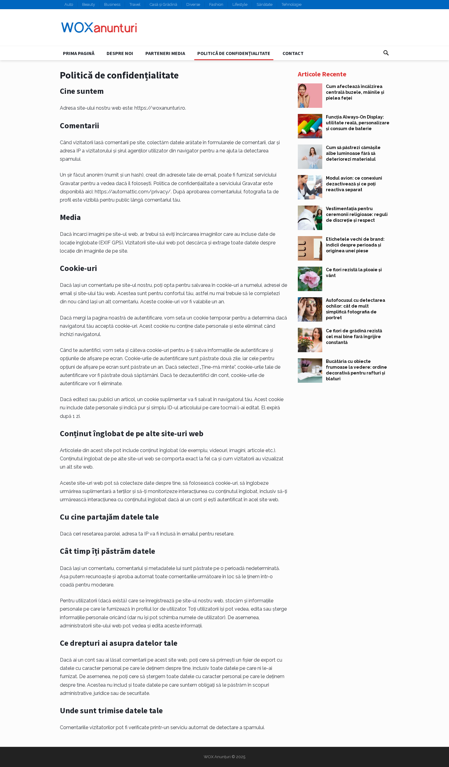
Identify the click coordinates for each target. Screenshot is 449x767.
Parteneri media (165, 53)
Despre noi (120, 53)
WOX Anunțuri (217, 756)
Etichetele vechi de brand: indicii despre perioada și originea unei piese (355, 245)
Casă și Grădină (163, 4)
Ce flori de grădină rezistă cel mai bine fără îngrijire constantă (354, 336)
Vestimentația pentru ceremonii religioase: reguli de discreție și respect (357, 214)
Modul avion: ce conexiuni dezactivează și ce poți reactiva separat (354, 184)
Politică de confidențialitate (233, 53)
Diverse (193, 4)
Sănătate (264, 4)
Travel (135, 4)
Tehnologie (291, 4)
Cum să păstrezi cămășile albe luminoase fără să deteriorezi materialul (353, 153)
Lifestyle (239, 4)
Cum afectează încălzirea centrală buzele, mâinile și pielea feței (355, 92)
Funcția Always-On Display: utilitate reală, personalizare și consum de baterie (357, 123)
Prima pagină (78, 53)
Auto (68, 4)
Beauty (88, 4)
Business (112, 4)
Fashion (216, 4)
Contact (293, 53)
